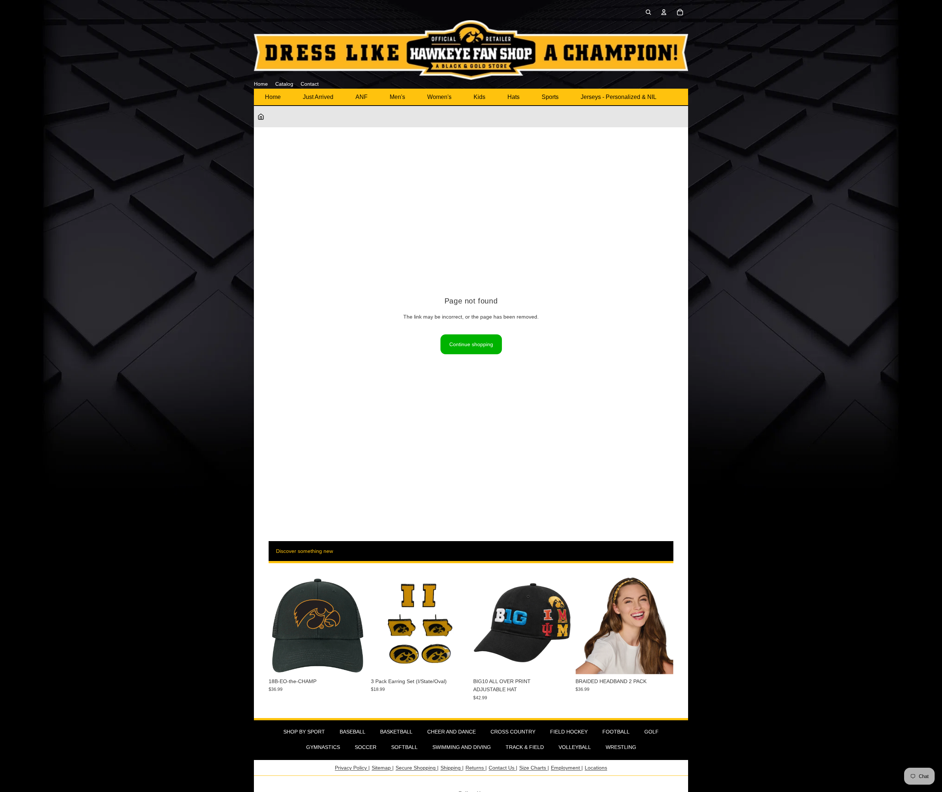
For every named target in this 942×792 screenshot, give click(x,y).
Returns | (476, 768)
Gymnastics (323, 747)
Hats (513, 97)
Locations (596, 768)
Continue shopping (471, 344)
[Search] (648, 12)
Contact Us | (503, 768)
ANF (361, 97)
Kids (479, 97)
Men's (397, 97)
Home (273, 97)
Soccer (365, 747)
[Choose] (559, 663)
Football (616, 732)
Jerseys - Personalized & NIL (618, 97)
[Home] (261, 116)
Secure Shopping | (417, 768)
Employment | (567, 768)
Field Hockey (569, 732)
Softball (404, 747)
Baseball (352, 732)
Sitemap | (383, 768)
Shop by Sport (304, 732)
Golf (651, 732)
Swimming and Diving (461, 747)
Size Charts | (534, 768)
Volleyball (575, 747)
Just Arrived (318, 97)
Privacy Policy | (352, 768)
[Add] (355, 663)
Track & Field (525, 747)
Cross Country (513, 732)
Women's (439, 97)
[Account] (664, 12)
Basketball (396, 732)
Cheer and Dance (451, 732)
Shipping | (452, 768)
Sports (550, 97)
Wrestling (621, 747)
